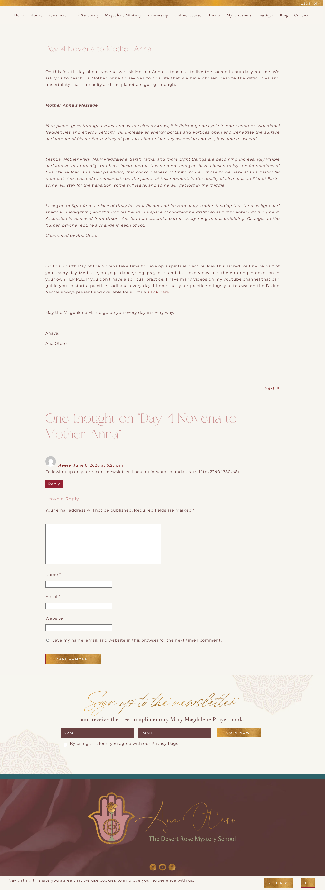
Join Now (238, 733)
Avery (64, 465)
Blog (284, 15)
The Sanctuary (86, 15)
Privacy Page (165, 743)
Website (54, 618)
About (36, 15)
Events (215, 15)
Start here (57, 15)
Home (19, 15)
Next (270, 388)
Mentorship (157, 15)
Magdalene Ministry (123, 15)
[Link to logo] (162, 818)
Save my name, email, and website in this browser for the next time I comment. (137, 640)
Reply (54, 484)
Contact (301, 15)
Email (52, 596)
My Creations (239, 15)
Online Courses (188, 15)
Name (53, 574)
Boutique (265, 15)
